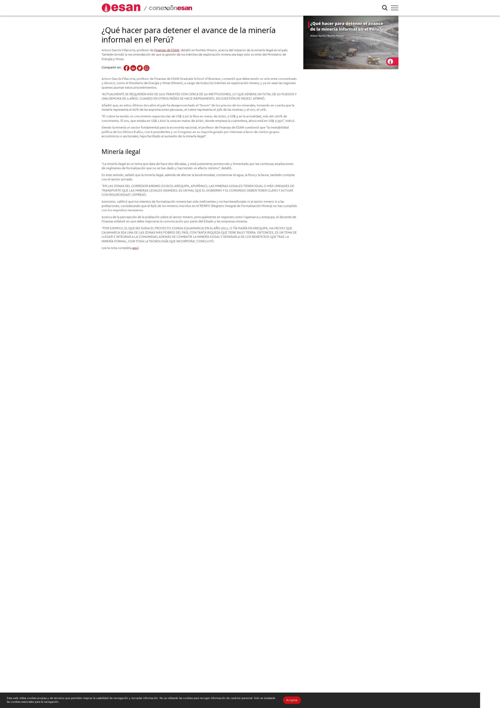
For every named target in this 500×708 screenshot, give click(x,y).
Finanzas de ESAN (166, 50)
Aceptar (292, 700)
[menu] (394, 8)
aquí (135, 248)
